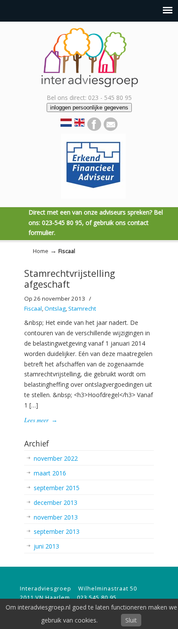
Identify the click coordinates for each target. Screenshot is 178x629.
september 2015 (56, 488)
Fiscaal (33, 308)
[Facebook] (94, 129)
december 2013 (55, 502)
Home (40, 251)
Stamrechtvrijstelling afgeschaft (69, 278)
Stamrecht (82, 308)
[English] (79, 125)
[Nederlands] (66, 124)
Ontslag (55, 308)
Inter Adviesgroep (89, 56)
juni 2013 (46, 546)
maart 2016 (50, 473)
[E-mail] (111, 129)
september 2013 (56, 531)
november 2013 (56, 517)
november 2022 (56, 458)
